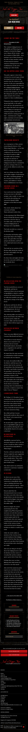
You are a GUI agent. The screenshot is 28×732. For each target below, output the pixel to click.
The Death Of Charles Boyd (13, 626)
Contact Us (3, 687)
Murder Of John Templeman (14, 624)
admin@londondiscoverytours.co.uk (13, 704)
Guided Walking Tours (6, 678)
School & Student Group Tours (8, 679)
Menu (9, 28)
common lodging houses (13, 87)
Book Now (14, 15)
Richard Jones (7, 43)
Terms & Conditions (6, 707)
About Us (3, 675)
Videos (2, 681)
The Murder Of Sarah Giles (13, 621)
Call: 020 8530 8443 (14, 654)
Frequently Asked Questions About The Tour (11, 686)
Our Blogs (3, 682)
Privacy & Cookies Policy (7, 709)
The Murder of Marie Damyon (14, 599)
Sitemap (3, 689)
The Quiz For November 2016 (14, 595)
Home (2, 673)
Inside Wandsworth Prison (13, 620)
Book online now (14, 651)
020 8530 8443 (14, 21)
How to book (4, 676)
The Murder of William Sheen (14, 623)
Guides (2, 684)
